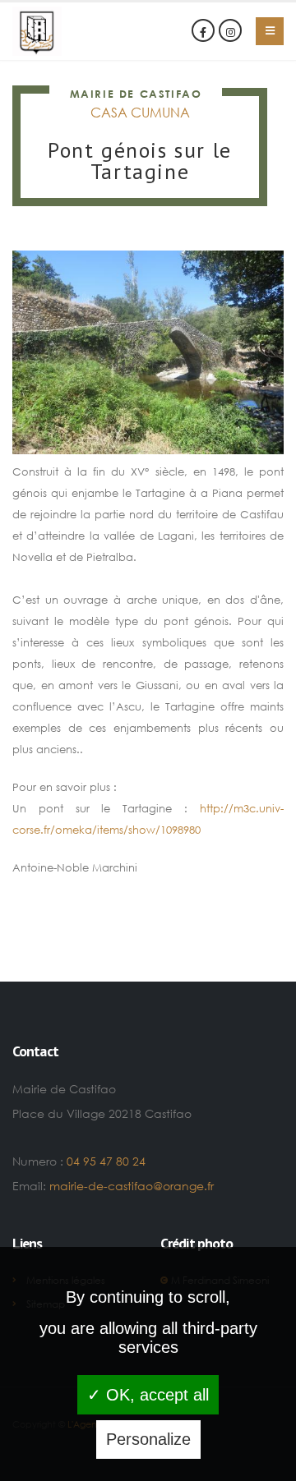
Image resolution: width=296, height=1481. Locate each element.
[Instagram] (230, 30)
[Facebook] (203, 30)
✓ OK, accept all (148, 1395)
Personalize (148, 1439)
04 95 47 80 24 (106, 1161)
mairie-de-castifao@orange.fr (131, 1186)
